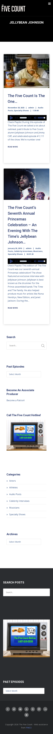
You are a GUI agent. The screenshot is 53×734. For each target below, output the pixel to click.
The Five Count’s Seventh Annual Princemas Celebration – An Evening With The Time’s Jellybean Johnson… (23, 224)
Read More (13, 147)
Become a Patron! (15, 400)
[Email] (26, 715)
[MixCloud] (45, 709)
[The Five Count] (14, 8)
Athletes (13, 487)
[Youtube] (20, 709)
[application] (27, 118)
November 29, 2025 (16, 107)
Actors (12, 480)
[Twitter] (14, 709)
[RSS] (26, 709)
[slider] (41, 119)
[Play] (12, 118)
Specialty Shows (21, 110)
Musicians (37, 251)
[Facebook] (8, 709)
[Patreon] (39, 709)
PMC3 (28, 727)
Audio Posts (15, 494)
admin (31, 107)
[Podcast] (33, 709)
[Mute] (35, 118)
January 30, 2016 (15, 248)
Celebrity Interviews (23, 251)
